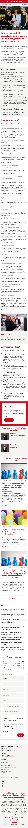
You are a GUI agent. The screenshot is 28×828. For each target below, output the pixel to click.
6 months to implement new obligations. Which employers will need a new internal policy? (13, 486)
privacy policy (13, 728)
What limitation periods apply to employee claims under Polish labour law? (12, 649)
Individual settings (18, 817)
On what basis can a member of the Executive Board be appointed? (12, 638)
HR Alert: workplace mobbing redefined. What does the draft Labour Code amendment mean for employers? (14, 574)
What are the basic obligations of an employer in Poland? (12, 610)
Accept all (14, 820)
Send (20, 735)
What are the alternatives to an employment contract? (11, 633)
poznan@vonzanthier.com (10, 767)
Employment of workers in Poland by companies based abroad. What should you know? (12, 627)
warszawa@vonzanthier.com (11, 777)
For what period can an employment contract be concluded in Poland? (12, 615)
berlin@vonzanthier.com (10, 756)
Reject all (7, 817)
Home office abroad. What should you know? (11, 643)
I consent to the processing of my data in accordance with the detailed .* (13, 726)
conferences (4, 193)
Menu (25, 4)
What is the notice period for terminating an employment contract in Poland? (10, 621)
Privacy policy (20, 824)
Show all (14, 598)
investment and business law (15, 341)
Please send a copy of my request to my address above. (13, 719)
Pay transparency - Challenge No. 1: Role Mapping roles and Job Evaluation (13, 532)
